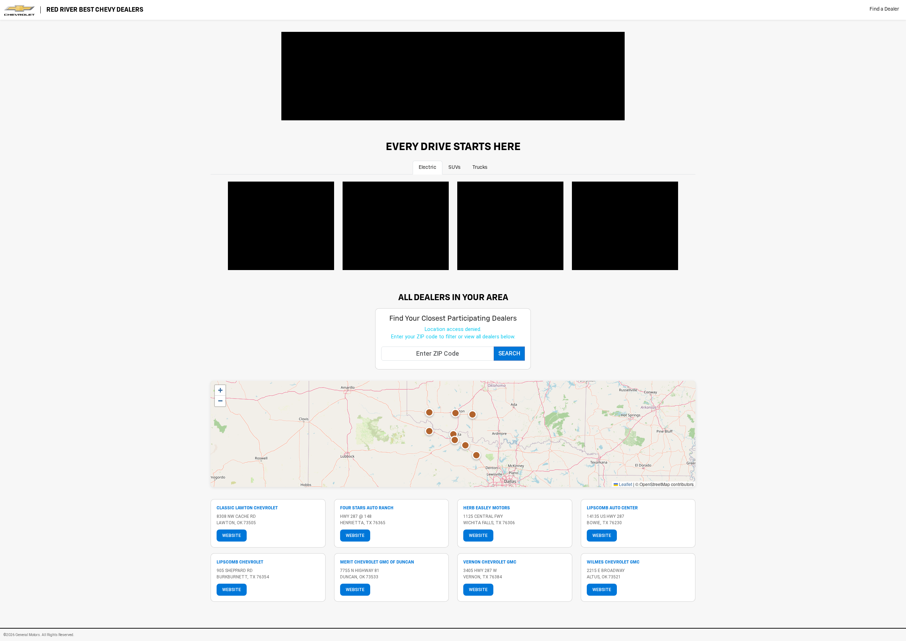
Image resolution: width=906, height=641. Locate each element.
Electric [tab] (427, 167)
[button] (455, 413)
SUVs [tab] (454, 167)
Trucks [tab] (479, 167)
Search (509, 353)
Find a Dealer (884, 9)
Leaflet (625, 484)
